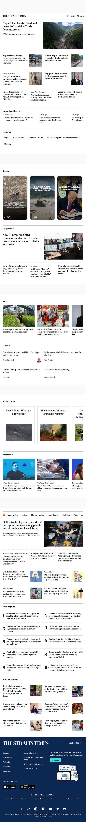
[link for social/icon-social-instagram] (36, 809)
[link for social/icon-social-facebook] (43, 809)
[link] (14, 16)
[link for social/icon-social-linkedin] (64, 809)
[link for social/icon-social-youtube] (50, 809)
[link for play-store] (27, 787)
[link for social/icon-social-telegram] (57, 809)
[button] (70, 16)
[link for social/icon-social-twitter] (21, 809)
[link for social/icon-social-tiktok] (28, 809)
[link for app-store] (10, 787)
